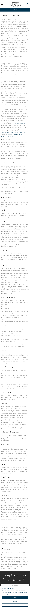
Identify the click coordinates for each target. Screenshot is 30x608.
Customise (15, 601)
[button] (2, 4)
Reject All (15, 605)
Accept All (15, 597)
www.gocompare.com (19, 123)
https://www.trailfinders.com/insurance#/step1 (13, 132)
